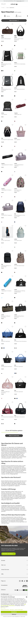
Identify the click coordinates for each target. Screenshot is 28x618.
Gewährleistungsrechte (6, 595)
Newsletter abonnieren (8, 553)
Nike (9, 471)
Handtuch (19, 450)
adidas (4, 471)
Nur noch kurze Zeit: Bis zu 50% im (10, 1)
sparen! (22, 1)
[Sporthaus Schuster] (14, 4)
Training (20, 465)
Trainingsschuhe (12, 450)
